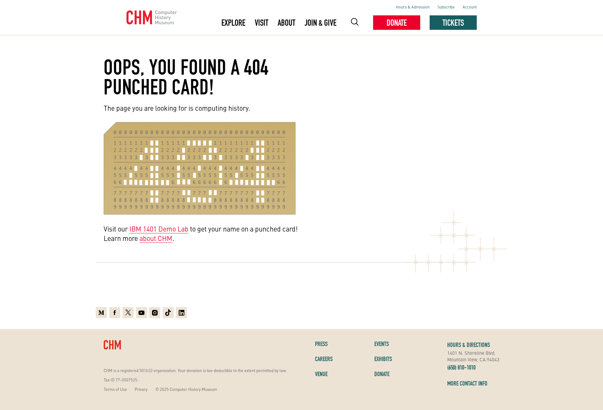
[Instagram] (154, 312)
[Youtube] (141, 312)
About (286, 22)
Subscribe (446, 6)
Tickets (453, 22)
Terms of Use (115, 389)
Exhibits (383, 359)
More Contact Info (467, 383)
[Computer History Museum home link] (151, 17)
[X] (127, 312)
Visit (261, 22)
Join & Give (320, 22)
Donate (397, 22)
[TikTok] (168, 312)
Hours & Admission (413, 6)
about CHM (155, 238)
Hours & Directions (468, 345)
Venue (321, 374)
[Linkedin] (181, 312)
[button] (355, 23)
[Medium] (101, 312)
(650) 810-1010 (461, 367)
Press (321, 344)
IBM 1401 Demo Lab (158, 228)
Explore (233, 22)
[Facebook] (114, 312)
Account (470, 6)
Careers (324, 359)
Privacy (141, 389)
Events (381, 344)
